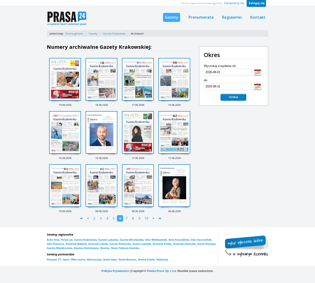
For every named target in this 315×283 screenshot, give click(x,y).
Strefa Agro (110, 259)
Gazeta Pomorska (120, 244)
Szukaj (233, 97)
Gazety (171, 17)
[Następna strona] (153, 218)
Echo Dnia (53, 239)
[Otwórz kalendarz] (257, 72)
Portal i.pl (66, 239)
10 (146, 218)
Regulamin (232, 17)
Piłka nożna (78, 259)
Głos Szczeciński (201, 239)
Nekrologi (162, 259)
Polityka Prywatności (115, 271)
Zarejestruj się (234, 3)
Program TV (54, 259)
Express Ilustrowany (86, 248)
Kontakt (257, 17)
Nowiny (104, 248)
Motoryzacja (94, 259)
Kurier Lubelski (142, 244)
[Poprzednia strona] (88, 218)
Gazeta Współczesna (59, 248)
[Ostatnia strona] (160, 218)
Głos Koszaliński (179, 239)
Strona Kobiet (146, 259)
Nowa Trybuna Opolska (125, 248)
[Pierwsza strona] (81, 218)
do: (206, 80)
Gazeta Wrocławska (131, 239)
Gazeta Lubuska (108, 239)
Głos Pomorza (55, 244)
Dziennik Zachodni (184, 244)
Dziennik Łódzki (98, 244)
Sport (66, 259)
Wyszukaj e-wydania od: (220, 66)
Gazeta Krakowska (114, 33)
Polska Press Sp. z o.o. (162, 271)
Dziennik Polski (162, 244)
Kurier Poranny (206, 244)
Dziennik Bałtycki (76, 244)
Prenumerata (201, 17)
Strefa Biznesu (127, 259)
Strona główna (74, 33)
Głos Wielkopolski (156, 239)
